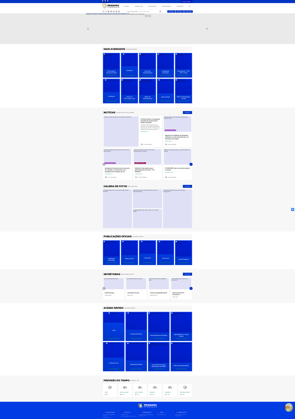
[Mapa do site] (116, 11)
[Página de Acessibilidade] (119, 11)
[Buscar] (160, 11)
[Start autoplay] (146, 15)
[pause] (149, 15)
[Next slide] (207, 29)
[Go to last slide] (88, 29)
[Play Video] (147, 28)
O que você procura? (132, 11)
